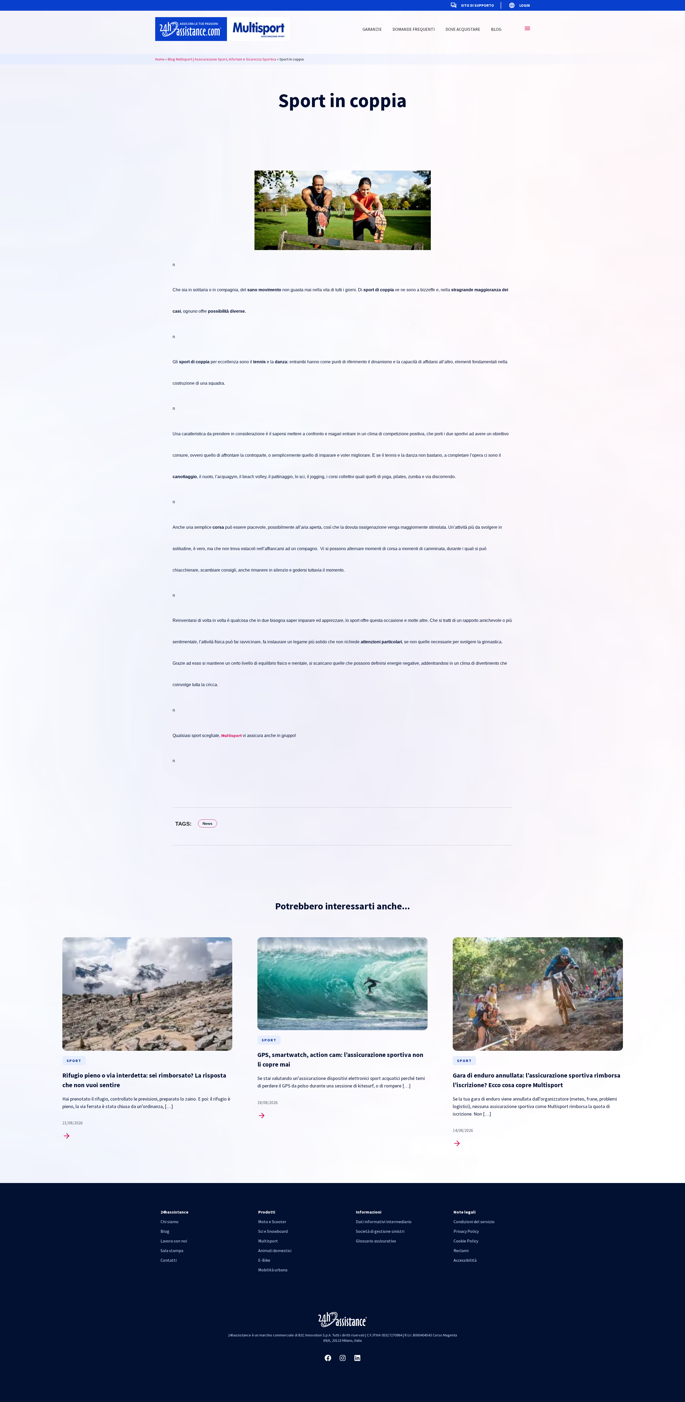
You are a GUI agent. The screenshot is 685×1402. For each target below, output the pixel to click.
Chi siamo (169, 1221)
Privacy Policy (466, 1231)
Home (160, 59)
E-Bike (264, 1260)
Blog (496, 29)
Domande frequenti (414, 29)
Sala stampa (172, 1250)
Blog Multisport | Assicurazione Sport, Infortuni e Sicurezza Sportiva (222, 59)
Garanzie (372, 29)
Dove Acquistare (463, 29)
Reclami (461, 1250)
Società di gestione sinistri (380, 1231)
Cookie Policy (466, 1241)
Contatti (169, 1260)
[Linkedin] (357, 1358)
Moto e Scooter (272, 1221)
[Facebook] (327, 1358)
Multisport (268, 1241)
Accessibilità (465, 1260)
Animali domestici (274, 1250)
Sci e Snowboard (273, 1231)
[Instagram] (342, 1358)
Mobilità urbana (272, 1269)
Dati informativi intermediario (384, 1221)
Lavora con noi (174, 1241)
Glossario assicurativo (376, 1241)
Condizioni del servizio (474, 1221)
